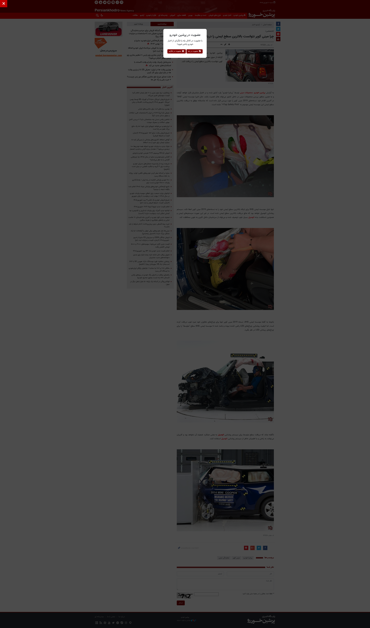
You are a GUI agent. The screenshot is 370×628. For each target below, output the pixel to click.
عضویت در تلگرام (175, 51)
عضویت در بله (193, 51)
